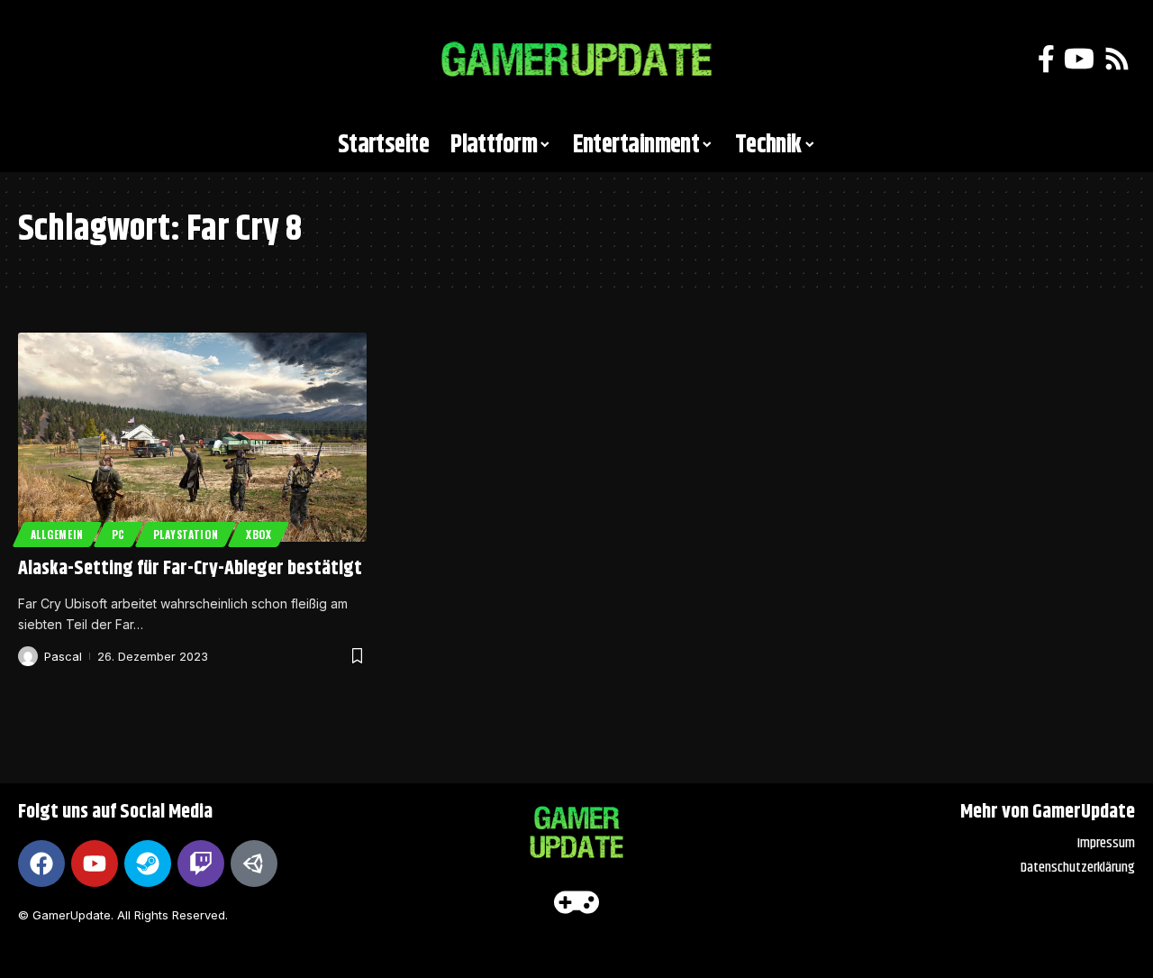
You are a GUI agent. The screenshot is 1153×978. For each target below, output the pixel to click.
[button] (41, 59)
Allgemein (57, 534)
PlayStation (186, 534)
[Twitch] (200, 863)
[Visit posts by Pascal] (28, 656)
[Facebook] (1046, 59)
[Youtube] (94, 863)
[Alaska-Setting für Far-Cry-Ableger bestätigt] (192, 437)
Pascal (63, 656)
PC (118, 534)
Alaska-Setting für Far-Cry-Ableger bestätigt (190, 568)
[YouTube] (1079, 59)
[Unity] (254, 863)
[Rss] (1117, 59)
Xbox (259, 534)
